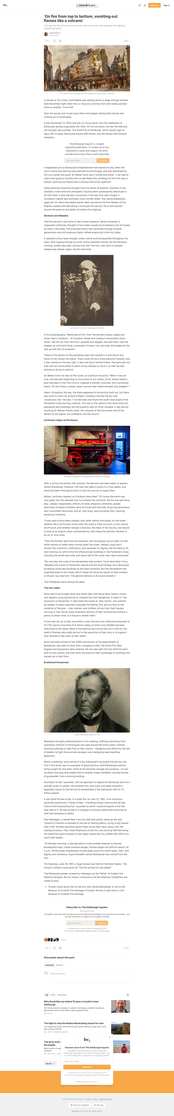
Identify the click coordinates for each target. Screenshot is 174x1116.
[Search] (139, 5)
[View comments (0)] (54, 40)
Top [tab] (46, 995)
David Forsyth (55, 33)
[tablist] (54, 965)
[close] (110, 1037)
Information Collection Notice (86, 1075)
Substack (75, 1111)
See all (49, 1063)
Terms (94, 1099)
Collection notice (105, 1099)
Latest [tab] (52, 995)
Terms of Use (98, 1072)
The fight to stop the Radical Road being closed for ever (74, 1023)
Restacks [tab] (59, 965)
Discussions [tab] (62, 995)
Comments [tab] (49, 965)
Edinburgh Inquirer (61, 1032)
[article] (87, 1009)
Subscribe (154, 5)
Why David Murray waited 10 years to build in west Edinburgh (71, 1003)
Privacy (88, 1099)
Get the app (98, 1105)
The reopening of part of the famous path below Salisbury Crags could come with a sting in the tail (75, 1027)
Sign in (167, 5)
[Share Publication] (145, 5)
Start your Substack (81, 1105)
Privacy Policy (105, 1075)
